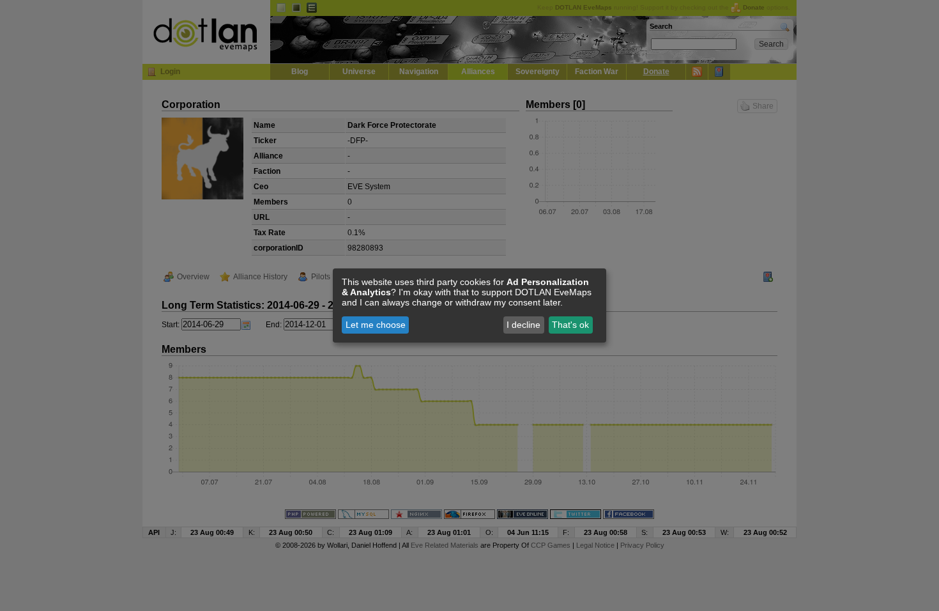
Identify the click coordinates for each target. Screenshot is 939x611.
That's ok (570, 325)
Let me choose (376, 325)
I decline (523, 325)
